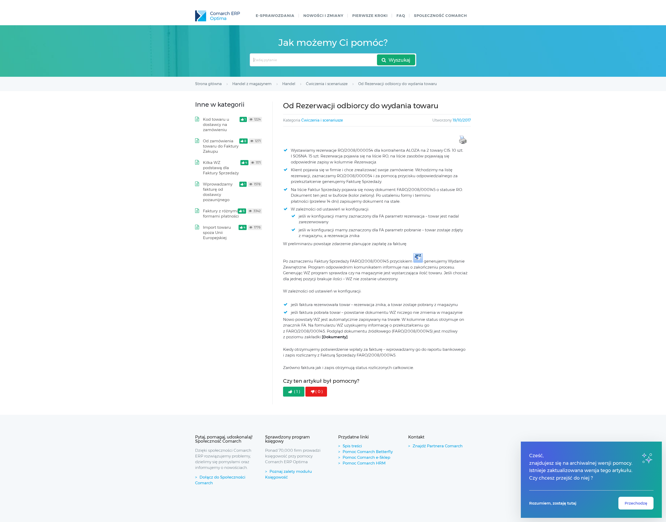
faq (400, 15)
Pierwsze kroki (370, 15)
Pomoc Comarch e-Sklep (366, 457)
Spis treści (352, 445)
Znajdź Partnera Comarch (438, 445)
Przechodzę (636, 503)
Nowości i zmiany (323, 15)
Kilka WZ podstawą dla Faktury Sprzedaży (221, 167)
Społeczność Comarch (440, 15)
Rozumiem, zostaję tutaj (552, 503)
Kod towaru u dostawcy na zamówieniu (216, 124)
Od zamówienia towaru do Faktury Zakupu (221, 146)
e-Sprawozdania (275, 15)
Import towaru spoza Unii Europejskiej (217, 232)
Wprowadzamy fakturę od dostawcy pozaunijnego (218, 192)
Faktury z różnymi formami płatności (221, 213)
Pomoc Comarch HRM (364, 463)
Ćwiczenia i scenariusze (322, 120)
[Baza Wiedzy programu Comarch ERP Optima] (217, 15)
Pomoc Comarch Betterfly (368, 451)
